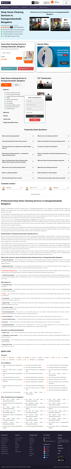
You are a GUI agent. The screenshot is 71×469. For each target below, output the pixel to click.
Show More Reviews (35, 194)
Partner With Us (18, 451)
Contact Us (17, 445)
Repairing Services (43, 7)
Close (34, 120)
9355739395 (56, 2)
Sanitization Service (5, 453)
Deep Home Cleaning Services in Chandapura (34, 381)
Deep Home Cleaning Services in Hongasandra (58, 367)
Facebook (48, 446)
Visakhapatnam (41, 359)
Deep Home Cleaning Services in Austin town (34, 373)
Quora (47, 453)
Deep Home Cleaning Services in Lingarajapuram (58, 387)
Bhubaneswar (11, 357)
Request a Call (24, 68)
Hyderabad (27, 357)
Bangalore (19, 357)
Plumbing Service (4, 451)
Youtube (47, 449)
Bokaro (4, 359)
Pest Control (24, 7)
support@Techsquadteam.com (49, 441)
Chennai (34, 357)
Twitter (47, 457)
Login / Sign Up (66, 3)
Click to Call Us (8, 68)
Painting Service (4, 441)
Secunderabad (11, 359)
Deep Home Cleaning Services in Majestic (34, 367)
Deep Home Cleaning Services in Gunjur (33, 365)
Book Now (28, 61)
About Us (17, 447)
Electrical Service (4, 447)
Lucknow (19, 359)
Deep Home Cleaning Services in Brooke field (57, 377)
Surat (25, 359)
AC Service (3, 443)
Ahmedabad (32, 359)
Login (16, 449)
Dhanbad (40, 357)
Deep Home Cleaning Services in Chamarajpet (34, 377)
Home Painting (15, 7)
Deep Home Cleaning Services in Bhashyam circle (58, 390)
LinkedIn (47, 455)
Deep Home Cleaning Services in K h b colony (57, 379)
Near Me (17, 443)
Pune (59, 357)
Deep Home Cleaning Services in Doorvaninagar (35, 379)
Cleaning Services (5, 7)
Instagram (48, 451)
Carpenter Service (4, 449)
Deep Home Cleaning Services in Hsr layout (11, 377)
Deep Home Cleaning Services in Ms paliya (57, 385)
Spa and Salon (33, 7)
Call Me (35, 116)
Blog (16, 441)
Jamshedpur (66, 357)
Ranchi (4, 357)
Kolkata (53, 357)
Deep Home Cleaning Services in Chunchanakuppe (58, 365)
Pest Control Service (5, 439)
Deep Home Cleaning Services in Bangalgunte (11, 392)
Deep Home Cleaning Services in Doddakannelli (35, 385)
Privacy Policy (18, 439)
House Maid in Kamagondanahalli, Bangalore (34, 426)
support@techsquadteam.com (47, 3)
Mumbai (47, 357)
